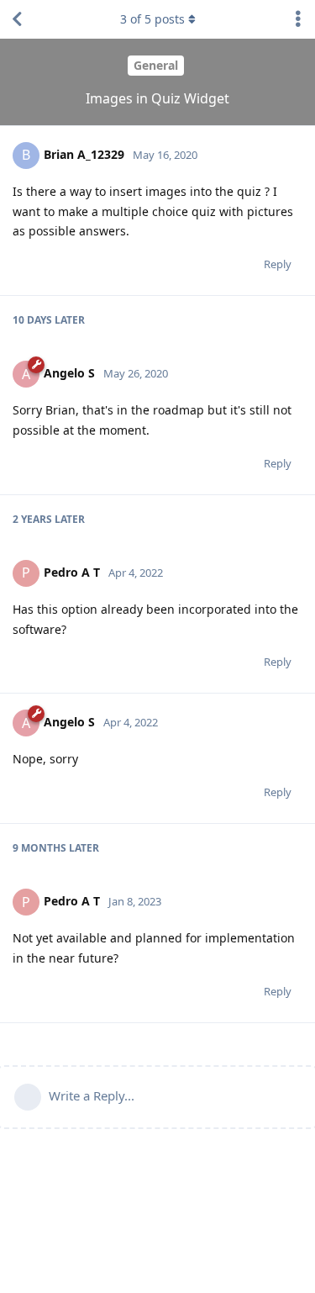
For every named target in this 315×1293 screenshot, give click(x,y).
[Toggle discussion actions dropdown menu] (298, 19)
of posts (152, 19)
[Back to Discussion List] (17, 19)
